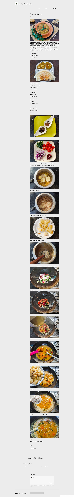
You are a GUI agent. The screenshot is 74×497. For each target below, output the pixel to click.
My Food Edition (25, 4)
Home (39, 8)
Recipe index (54, 8)
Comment (51, 483)
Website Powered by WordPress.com (20, 493)
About (46, 8)
